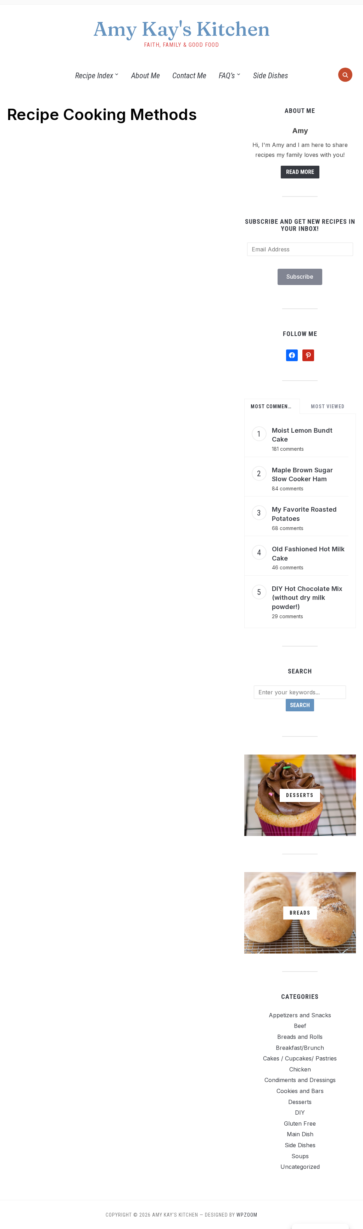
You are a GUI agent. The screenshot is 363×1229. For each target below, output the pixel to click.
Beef (300, 1025)
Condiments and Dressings (300, 1079)
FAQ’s (227, 75)
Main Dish (300, 1134)
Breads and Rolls (300, 1036)
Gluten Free (300, 1123)
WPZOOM (246, 1215)
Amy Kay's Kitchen (181, 29)
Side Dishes (270, 75)
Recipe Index (94, 75)
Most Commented (273, 406)
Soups (300, 1156)
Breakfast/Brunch (300, 1047)
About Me (145, 75)
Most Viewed (328, 406)
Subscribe (299, 276)
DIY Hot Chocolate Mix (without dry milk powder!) (307, 597)
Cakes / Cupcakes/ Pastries (300, 1058)
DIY (300, 1112)
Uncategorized (300, 1166)
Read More (300, 172)
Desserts (300, 1101)
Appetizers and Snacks (300, 1015)
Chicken (300, 1069)
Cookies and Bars (300, 1090)
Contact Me (189, 75)
